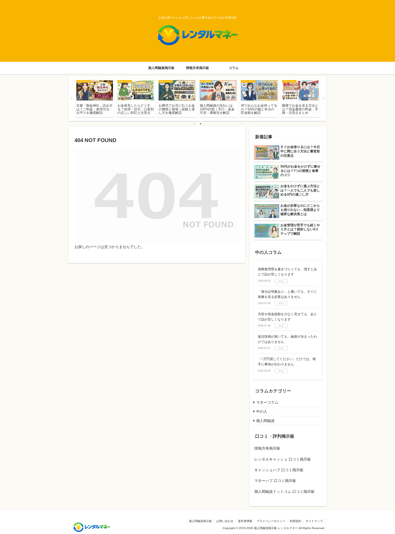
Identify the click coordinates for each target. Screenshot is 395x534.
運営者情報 (245, 521)
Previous (71, 99)
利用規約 (295, 521)
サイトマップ (314, 521)
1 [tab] (194, 124)
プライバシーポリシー (271, 521)
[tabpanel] (94, 98)
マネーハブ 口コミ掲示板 (275, 481)
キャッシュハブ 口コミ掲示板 (278, 470)
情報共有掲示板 (267, 448)
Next (324, 99)
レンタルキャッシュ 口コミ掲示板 (282, 459)
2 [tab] (201, 124)
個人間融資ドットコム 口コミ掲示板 (284, 492)
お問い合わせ (225, 521)
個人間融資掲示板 (200, 521)
